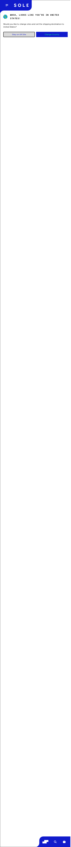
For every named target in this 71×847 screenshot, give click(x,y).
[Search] (55, 841)
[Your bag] (64, 841)
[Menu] (6, 5)
